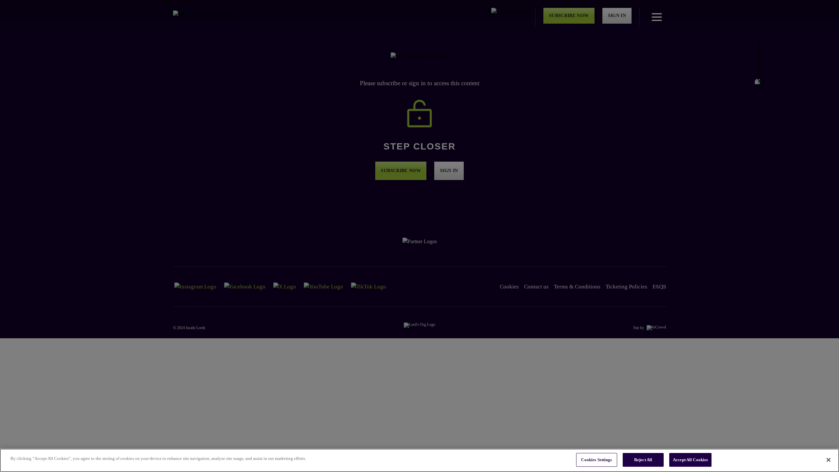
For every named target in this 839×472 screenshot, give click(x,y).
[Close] (828, 460)
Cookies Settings (596, 459)
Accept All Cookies (690, 459)
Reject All (643, 459)
